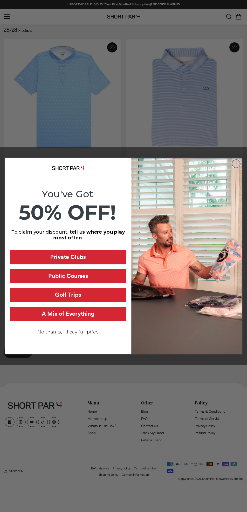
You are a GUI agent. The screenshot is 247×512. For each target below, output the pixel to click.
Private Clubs (68, 257)
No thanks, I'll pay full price (68, 332)
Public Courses (68, 276)
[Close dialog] (236, 164)
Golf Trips (68, 295)
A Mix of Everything (68, 314)
